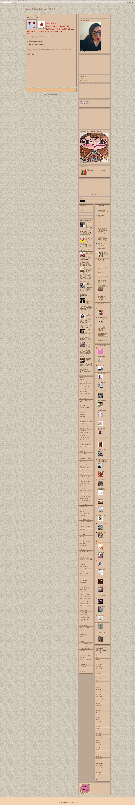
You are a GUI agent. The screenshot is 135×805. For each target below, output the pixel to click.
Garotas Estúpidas (102, 208)
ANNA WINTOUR (84, 396)
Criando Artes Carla (102, 420)
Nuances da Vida (102, 586)
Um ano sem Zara (102, 275)
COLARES (82, 430)
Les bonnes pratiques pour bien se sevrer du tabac (102, 218)
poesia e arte (83, 666)
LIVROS (82, 515)
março (97, 661)
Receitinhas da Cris (84, 605)
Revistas (82, 608)
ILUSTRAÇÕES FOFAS (85, 500)
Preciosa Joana (85, 169)
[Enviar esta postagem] (48, 36)
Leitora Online (101, 506)
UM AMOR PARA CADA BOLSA (88, 315)
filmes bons (82, 657)
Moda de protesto (84, 566)
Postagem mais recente (32, 90)
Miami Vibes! (100, 223)
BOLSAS (82, 414)
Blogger (74, 802)
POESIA (82, 589)
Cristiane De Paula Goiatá (84, 103)
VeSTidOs (82, 629)
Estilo (81, 474)
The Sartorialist (101, 266)
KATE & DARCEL (84, 513)
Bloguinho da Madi (102, 373)
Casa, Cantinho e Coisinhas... (102, 401)
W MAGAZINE (83, 634)
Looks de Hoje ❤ (101, 272)
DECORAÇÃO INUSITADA (86, 458)
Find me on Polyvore (94, 194)
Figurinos (82, 485)
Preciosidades (83, 601)
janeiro (97, 666)
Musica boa (82, 580)
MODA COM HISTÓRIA (85, 541)
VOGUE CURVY (83, 627)
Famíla (36, 37)
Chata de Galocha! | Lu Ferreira (102, 244)
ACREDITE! (82, 391)
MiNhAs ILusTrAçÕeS (85, 559)
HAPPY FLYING (101, 479)
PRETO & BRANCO (84, 596)
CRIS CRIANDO (83, 437)
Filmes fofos (82, 488)
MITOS (81, 534)
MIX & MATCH (83, 536)
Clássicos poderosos (84, 444)
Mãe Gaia (100, 578)
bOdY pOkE (82, 645)
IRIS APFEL (82, 504)
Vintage (81, 632)
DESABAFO (82, 461)
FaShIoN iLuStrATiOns (85, 481)
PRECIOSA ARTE (84, 594)
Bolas (81, 419)
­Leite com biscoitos (102, 632)
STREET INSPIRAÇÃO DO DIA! (89, 284)
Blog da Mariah (101, 221)
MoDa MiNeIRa (83, 564)
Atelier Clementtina (102, 308)
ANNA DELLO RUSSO (85, 393)
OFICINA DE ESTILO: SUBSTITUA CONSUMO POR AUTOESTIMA (102, 295)
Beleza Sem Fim (101, 356)
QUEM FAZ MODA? (84, 603)
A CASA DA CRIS (83, 386)
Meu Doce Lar (101, 543)
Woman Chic (101, 623)
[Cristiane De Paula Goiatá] (80, 104)
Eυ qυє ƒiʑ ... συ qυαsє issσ (101, 450)
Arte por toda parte (84, 409)
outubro (98, 673)
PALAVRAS (82, 585)
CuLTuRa (82, 453)
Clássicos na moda (84, 442)
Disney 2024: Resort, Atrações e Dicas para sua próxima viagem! (102, 247)
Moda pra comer (83, 571)
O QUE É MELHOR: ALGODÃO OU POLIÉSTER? (102, 299)
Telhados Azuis (101, 606)
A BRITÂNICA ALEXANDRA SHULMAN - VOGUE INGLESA (89, 270)
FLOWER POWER (84, 479)
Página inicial (51, 90)
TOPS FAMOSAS (84, 617)
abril (97, 659)
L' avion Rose (101, 498)
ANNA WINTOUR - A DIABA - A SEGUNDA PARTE (89, 301)
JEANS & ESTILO (84, 506)
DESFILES (82, 463)
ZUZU (81, 641)
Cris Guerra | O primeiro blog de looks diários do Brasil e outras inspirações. (101, 328)
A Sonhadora (101, 348)
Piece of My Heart (102, 595)
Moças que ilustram (84, 578)
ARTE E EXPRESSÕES (85, 400)
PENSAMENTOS (83, 587)
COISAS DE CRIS (84, 428)
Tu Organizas (101, 615)
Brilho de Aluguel (102, 382)
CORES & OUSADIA (84, 432)
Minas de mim (101, 552)
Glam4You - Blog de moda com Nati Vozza (103, 260)
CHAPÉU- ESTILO (84, 426)
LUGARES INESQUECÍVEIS (83, 519)
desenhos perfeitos (84, 652)
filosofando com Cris (84, 659)
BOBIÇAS (82, 412)
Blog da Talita (101, 365)
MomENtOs (82, 575)
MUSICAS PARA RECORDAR (83, 546)
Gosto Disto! (101, 471)
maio (97, 657)
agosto (97, 678)
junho (97, 655)
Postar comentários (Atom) (53, 94)
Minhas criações (83, 562)
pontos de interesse (102, 598)
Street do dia (83, 612)
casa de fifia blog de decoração (102, 391)
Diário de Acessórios (103, 271)
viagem (81, 671)
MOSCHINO (82, 543)
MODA (81, 538)
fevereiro (98, 652)
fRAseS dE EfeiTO (84, 655)
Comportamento (83, 446)
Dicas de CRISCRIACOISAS (84, 467)
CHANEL (82, 423)
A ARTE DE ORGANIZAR (85, 383)
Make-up (82, 549)
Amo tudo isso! (83, 407)
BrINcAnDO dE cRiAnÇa (85, 421)
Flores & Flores (83, 493)
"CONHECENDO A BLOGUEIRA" (84, 380)
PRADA (81, 591)
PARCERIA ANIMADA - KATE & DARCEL (88, 360)
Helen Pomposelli (102, 280)
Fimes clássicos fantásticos (86, 490)
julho (97, 680)
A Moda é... (82, 389)
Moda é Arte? (83, 573)
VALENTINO (82, 625)
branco (81, 650)
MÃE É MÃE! (83, 582)
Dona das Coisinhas (102, 317)
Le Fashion (100, 251)
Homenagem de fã (84, 498)
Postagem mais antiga (70, 90)
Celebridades (83, 439)
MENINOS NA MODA (84, 532)
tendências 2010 (83, 669)
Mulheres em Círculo (102, 560)
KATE (81, 511)
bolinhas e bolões (84, 648)
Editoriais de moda (84, 472)
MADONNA (82, 529)
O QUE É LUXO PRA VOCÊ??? (88, 344)
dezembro (98, 668)
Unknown (83, 78)
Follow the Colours (102, 340)
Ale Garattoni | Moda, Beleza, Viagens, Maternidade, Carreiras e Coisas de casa (103, 335)
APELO (32, 37)
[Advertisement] (90, 64)
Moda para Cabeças (84, 568)
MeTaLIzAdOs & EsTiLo (85, 551)
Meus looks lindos (84, 557)
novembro (98, 671)
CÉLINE (81, 455)
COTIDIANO (82, 435)
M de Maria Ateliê (102, 523)
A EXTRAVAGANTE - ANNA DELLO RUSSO (89, 239)
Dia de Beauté (101, 303)
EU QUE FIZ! (83, 469)
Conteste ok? (83, 448)
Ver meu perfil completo (85, 80)
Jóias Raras (82, 508)
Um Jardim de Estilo (84, 622)
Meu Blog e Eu (101, 541)
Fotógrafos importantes (85, 496)
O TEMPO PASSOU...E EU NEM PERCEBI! (96, 170)
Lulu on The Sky (101, 515)
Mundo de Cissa (101, 569)
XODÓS (81, 636)
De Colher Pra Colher (103, 437)
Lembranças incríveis (84, 521)
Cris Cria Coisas (40, 8)
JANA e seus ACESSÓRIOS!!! (101, 489)
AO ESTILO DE (83, 398)
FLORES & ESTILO (84, 476)
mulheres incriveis (84, 664)
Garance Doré (101, 215)
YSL (81, 639)
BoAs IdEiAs (82, 416)
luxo (81, 662)
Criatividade (82, 451)
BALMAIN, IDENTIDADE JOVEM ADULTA (89, 224)
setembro (98, 675)
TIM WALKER (83, 614)
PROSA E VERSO (84, 598)
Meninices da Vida (102, 532)
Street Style (82, 610)
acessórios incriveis (84, 643)
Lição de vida (83, 523)
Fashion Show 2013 (84, 483)
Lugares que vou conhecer (86, 526)
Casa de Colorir (101, 285)
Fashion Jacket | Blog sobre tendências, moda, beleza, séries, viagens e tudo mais (103, 461)
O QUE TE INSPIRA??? (88, 330)
